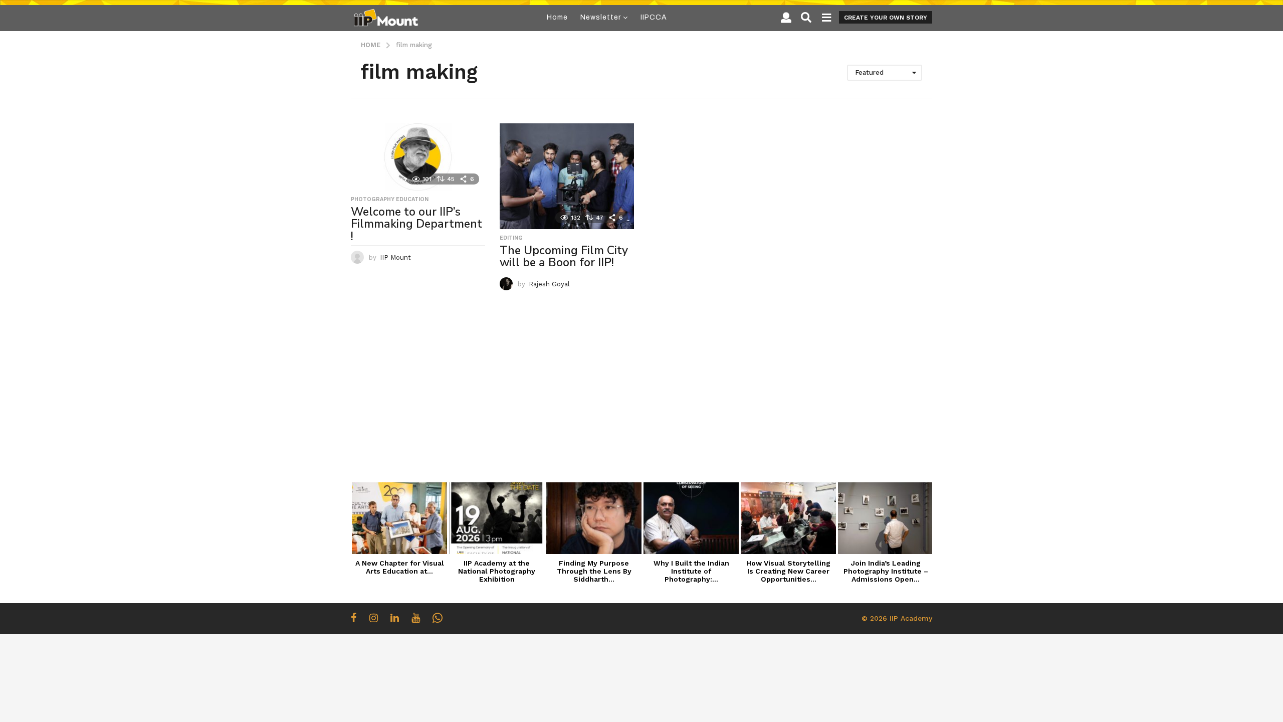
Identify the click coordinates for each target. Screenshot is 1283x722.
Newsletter (600, 17)
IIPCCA (653, 17)
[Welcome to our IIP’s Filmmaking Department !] (418, 157)
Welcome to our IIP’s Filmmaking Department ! (416, 224)
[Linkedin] (394, 618)
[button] (786, 18)
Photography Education (390, 200)
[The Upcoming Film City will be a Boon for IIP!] (567, 176)
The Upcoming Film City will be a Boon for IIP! (564, 257)
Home (557, 17)
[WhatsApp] (438, 618)
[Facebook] (354, 618)
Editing (511, 238)
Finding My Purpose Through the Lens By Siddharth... (594, 571)
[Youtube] (415, 618)
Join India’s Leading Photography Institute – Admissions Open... (885, 571)
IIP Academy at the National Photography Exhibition (496, 571)
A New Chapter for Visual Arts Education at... (399, 567)
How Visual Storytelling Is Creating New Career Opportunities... (788, 571)
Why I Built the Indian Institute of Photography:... (691, 571)
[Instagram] (373, 618)
